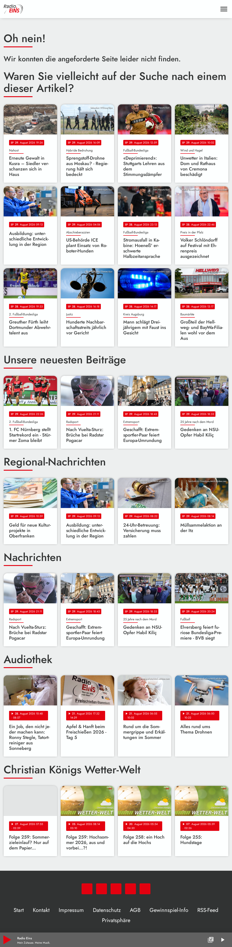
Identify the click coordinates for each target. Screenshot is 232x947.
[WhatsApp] (87, 888)
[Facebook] (101, 888)
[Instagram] (116, 888)
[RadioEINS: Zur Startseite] (111, 9)
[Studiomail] (130, 888)
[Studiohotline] (145, 888)
